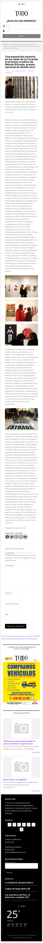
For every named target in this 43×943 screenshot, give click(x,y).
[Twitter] (12, 537)
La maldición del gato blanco (19, 882)
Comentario (10, 566)
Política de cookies (25, 937)
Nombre (8, 593)
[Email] (25, 537)
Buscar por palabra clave (10, 862)
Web (6, 614)
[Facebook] (7, 537)
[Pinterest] (16, 537)
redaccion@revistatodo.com (15, 852)
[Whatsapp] (21, 537)
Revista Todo (21, 13)
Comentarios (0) (10, 553)
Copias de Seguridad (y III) (17, 889)
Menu (23, 4)
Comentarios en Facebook (24, 553)
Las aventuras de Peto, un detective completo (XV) (17, 896)
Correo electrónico (12, 604)
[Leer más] (36, 752)
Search (21, 36)
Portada (5, 44)
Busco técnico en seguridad (14, 780)
